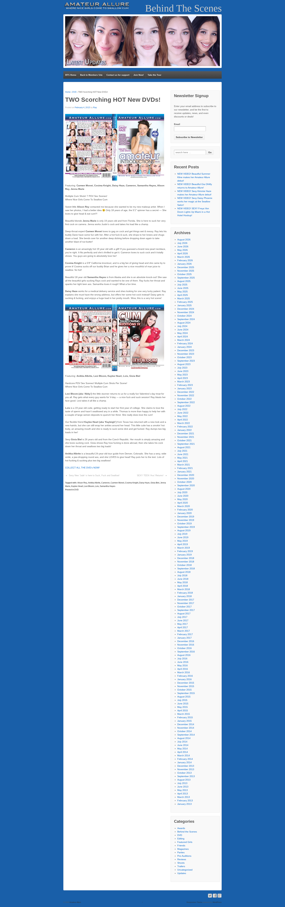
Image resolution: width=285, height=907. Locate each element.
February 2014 (185, 759)
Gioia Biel (155, 483)
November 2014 (185, 727)
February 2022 (185, 426)
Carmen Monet (117, 483)
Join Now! (138, 75)
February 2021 (185, 468)
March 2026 (183, 257)
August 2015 (183, 696)
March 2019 (183, 547)
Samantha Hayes (107, 486)
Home (68, 92)
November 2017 (185, 603)
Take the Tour (154, 75)
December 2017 (185, 599)
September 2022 (186, 402)
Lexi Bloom (89, 486)
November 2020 (185, 478)
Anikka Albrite (94, 483)
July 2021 (182, 450)
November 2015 (185, 686)
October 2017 (184, 606)
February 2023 (185, 385)
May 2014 (182, 748)
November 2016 (185, 644)
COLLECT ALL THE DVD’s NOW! (82, 467)
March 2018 (183, 589)
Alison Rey (82, 483)
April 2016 (182, 669)
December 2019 (185, 516)
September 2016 (186, 651)
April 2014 (182, 752)
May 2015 (182, 707)
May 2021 (182, 457)
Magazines (183, 849)
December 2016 (185, 641)
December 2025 (185, 267)
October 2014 (184, 731)
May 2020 (182, 499)
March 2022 (183, 423)
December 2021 (185, 433)
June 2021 (182, 454)
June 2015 (182, 703)
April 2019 (182, 544)
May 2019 (182, 540)
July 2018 (182, 575)
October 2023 (184, 357)
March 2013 (183, 797)
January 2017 (184, 637)
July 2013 (182, 783)
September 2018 (186, 568)
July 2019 (182, 534)
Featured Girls (184, 842)
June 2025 (182, 288)
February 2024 (185, 343)
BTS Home (70, 75)
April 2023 (182, 378)
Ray (95, 107)
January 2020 (184, 513)
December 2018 (185, 558)
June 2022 (182, 412)
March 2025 (183, 298)
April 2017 (182, 627)
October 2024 (184, 315)
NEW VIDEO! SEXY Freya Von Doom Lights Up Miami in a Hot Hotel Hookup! (193, 212)
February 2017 (185, 634)
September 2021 (186, 444)
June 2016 (182, 662)
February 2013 (185, 800)
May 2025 (182, 291)
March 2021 (183, 464)
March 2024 (183, 340)
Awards (181, 828)
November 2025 (185, 270)
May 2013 (182, 790)
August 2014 (183, 738)
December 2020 (185, 475)
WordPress (217, 902)
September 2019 (186, 527)
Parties (181, 852)
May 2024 (182, 333)
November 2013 (185, 769)
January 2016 (184, 679)
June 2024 (182, 329)
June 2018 (182, 579)
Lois (97, 486)
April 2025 (182, 295)
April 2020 (182, 502)
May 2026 (182, 250)
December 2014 (185, 724)
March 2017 (183, 631)
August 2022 (183, 405)
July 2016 (182, 658)
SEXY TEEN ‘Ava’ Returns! (150, 475)
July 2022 (182, 409)
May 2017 (182, 624)
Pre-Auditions (184, 856)
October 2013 (184, 772)
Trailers (181, 866)
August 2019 (183, 530)
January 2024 (184, 347)
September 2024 (186, 319)
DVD (74, 92)
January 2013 (184, 804)
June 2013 (182, 786)
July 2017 (182, 617)
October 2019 (184, 523)
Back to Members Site (91, 75)
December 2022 (185, 392)
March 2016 (183, 672)
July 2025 (182, 284)
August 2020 (183, 489)
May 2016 (182, 665)
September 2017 (186, 610)
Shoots (181, 862)
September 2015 (186, 693)
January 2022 (184, 430)
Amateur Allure (75, 902)
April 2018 (182, 585)
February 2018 (185, 592)
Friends (181, 845)
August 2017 (183, 613)
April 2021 (182, 461)
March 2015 (183, 714)
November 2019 (185, 520)
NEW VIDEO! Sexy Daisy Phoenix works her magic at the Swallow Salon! (194, 201)
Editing (180, 838)
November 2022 (185, 395)
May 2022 (182, 416)
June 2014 (182, 745)
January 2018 (184, 596)
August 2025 (183, 281)
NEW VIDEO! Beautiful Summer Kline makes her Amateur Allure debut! (193, 177)
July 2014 (182, 741)
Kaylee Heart (77, 486)
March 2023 (183, 381)
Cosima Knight (131, 483)
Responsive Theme (194, 902)
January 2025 (184, 305)
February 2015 (185, 717)
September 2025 (186, 277)
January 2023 (184, 388)
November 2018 (185, 561)
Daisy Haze (144, 483)
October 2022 (184, 399)
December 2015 (185, 682)
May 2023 (182, 374)
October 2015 (184, 689)
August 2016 (183, 655)
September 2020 (186, 485)
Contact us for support (117, 75)
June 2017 (182, 620)
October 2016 (184, 648)
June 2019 (182, 537)
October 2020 (184, 482)
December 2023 (185, 350)
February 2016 (185, 676)
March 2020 (183, 506)
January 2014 (184, 762)
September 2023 (186, 360)
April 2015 (182, 710)
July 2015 (182, 700)
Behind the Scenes (187, 831)
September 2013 (186, 776)
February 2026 (185, 260)
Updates (181, 873)
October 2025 (184, 274)
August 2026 (183, 239)
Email (177, 124)
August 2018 (183, 572)
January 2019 (184, 554)
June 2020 (182, 495)
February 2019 (185, 551)
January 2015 (184, 721)
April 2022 (182, 419)
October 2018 (184, 565)
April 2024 (182, 336)
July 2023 (182, 367)
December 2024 (185, 308)
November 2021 (185, 437)
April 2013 (182, 793)
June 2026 (182, 246)
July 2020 (182, 492)
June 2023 (182, 371)
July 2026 (182, 243)
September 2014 (186, 734)
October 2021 (184, 440)
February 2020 (185, 509)
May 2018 (182, 582)
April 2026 (182, 253)
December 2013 (185, 766)
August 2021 (183, 447)
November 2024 (185, 312)
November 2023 (185, 354)
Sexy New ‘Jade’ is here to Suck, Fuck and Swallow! (94, 475)
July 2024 (182, 326)
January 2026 (184, 263)
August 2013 (183, 779)
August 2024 (183, 322)
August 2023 (183, 364)
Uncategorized (184, 869)
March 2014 (183, 755)
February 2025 (185, 302)
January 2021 (184, 471)
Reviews (181, 859)
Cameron (105, 483)
